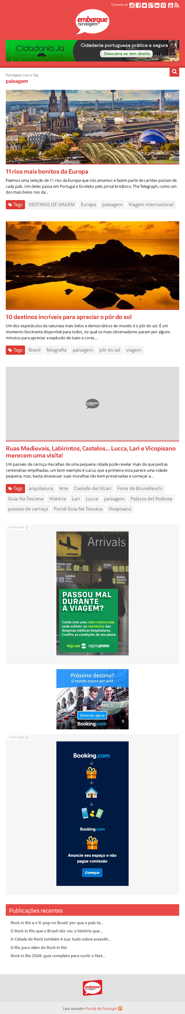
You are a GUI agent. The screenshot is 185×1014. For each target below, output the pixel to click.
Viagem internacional (151, 204)
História (57, 499)
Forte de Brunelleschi (139, 488)
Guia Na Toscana (25, 499)
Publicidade (16, 527)
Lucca (92, 499)
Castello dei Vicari (92, 488)
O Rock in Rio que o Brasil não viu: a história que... (56, 931)
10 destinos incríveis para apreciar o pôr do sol (69, 317)
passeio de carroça (28, 509)
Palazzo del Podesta (151, 499)
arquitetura (41, 488)
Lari (76, 499)
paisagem (112, 204)
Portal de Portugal (101, 1008)
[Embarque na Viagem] (92, 31)
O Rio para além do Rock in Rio (39, 947)
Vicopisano (120, 509)
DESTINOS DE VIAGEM (52, 204)
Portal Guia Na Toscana (78, 509)
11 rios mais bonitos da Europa (47, 171)
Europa (88, 204)
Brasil (34, 350)
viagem (134, 350)
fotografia (56, 350)
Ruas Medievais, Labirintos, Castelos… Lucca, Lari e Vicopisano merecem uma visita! (91, 452)
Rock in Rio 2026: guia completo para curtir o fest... (58, 955)
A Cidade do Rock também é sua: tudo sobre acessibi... (61, 939)
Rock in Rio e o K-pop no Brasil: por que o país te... (57, 922)
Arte (63, 488)
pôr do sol (109, 350)
